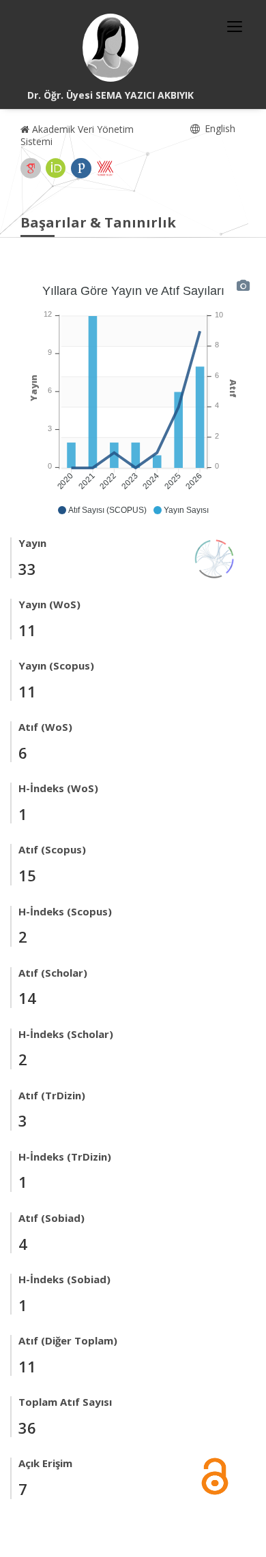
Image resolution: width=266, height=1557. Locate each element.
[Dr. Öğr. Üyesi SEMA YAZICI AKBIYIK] (110, 48)
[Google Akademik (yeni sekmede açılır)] (30, 168)
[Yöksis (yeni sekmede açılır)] (105, 168)
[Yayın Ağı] (215, 557)
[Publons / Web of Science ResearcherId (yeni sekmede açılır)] (81, 168)
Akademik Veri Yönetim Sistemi (77, 135)
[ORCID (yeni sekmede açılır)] (56, 168)
